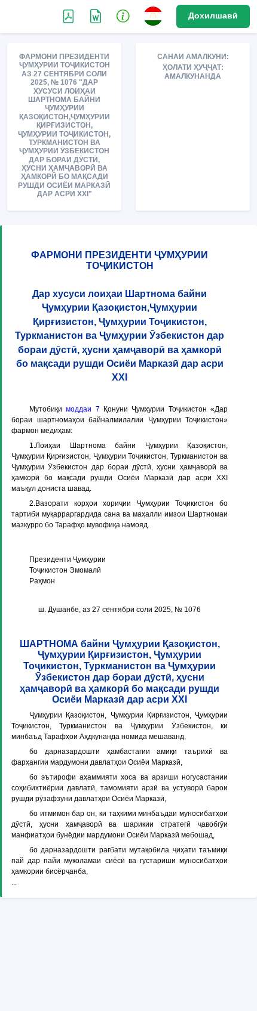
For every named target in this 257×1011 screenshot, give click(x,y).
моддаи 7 (82, 409)
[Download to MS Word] (68, 15)
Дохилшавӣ (213, 15)
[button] (123, 15)
